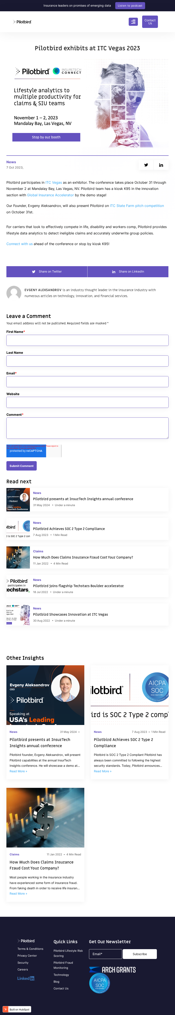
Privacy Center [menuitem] (27, 955)
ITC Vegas (53, 182)
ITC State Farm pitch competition (137, 206)
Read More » (18, 771)
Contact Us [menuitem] (61, 988)
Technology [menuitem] (61, 974)
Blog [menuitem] (56, 981)
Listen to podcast (130, 5)
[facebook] (146, 165)
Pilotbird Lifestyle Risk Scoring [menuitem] (68, 953)
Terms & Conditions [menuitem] (30, 948)
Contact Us (150, 21)
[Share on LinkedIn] (161, 165)
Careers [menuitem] (23, 969)
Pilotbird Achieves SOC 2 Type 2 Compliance (123, 742)
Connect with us (19, 244)
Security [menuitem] (23, 962)
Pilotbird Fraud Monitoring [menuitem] (63, 965)
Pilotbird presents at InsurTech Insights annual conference (40, 742)
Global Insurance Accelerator (50, 195)
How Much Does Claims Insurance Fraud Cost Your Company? (42, 865)
